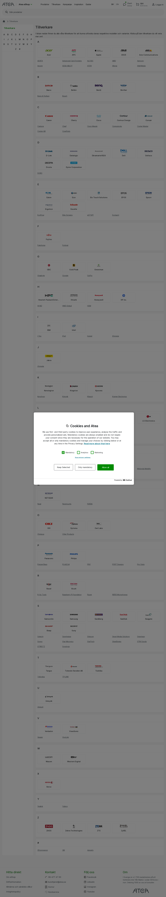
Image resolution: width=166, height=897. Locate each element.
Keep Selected (63, 467)
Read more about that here (97, 443)
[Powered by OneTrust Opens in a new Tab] (123, 480)
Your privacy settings (83, 457)
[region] (84, 448)
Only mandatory (85, 467)
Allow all (105, 467)
